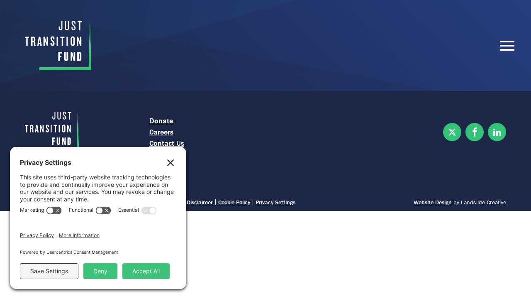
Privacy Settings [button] (275, 202)
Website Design (433, 202)
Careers (161, 132)
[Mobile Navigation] (505, 46)
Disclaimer (200, 202)
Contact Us (166, 143)
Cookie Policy (234, 202)
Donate (161, 120)
